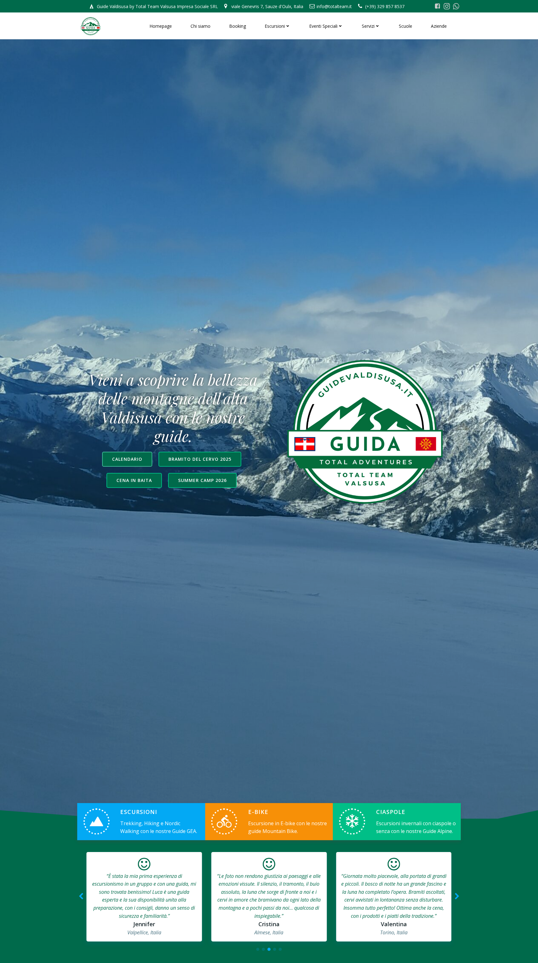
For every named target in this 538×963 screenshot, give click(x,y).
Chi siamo (200, 26)
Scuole (405, 26)
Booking (237, 26)
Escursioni (275, 26)
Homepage (160, 26)
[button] (257, 949)
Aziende (439, 26)
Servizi (368, 26)
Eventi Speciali (323, 26)
